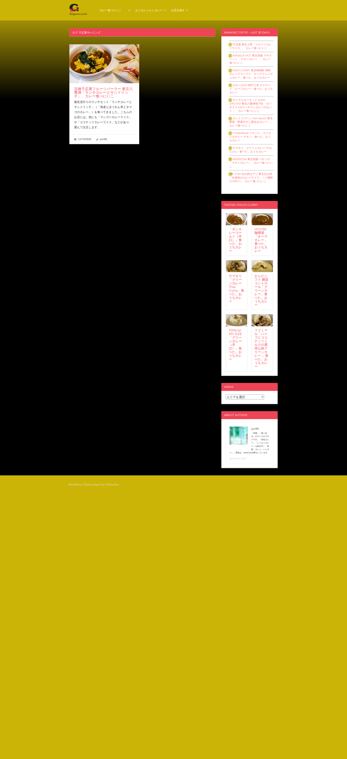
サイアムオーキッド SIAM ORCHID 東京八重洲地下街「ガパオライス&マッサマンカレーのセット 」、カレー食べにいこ (250, 105)
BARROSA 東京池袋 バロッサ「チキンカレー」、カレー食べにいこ (251, 162)
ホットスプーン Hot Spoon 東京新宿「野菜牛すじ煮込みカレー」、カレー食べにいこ (251, 121)
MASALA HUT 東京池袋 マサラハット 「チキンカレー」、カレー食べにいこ (250, 59)
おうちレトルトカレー (148, 10)
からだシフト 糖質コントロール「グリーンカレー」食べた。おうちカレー (261, 290)
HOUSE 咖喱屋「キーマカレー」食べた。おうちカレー (260, 240)
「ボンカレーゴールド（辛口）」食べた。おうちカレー (235, 240)
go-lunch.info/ (238, 458)
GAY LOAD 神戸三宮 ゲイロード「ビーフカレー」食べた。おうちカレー (251, 88)
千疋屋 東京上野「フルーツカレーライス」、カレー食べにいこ (250, 46)
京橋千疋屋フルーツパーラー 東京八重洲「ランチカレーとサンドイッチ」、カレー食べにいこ (103, 92)
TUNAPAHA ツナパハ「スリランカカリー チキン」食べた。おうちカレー (250, 136)
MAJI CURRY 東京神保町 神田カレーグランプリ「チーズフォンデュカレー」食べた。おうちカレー (251, 74)
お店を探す (178, 10)
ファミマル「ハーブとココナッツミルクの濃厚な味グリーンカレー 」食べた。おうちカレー (261, 348)
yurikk (103, 139)
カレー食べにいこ (113, 10)
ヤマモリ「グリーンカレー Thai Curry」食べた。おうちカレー (250, 149)
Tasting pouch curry (241, 205)
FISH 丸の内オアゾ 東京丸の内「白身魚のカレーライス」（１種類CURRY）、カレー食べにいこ (251, 177)
